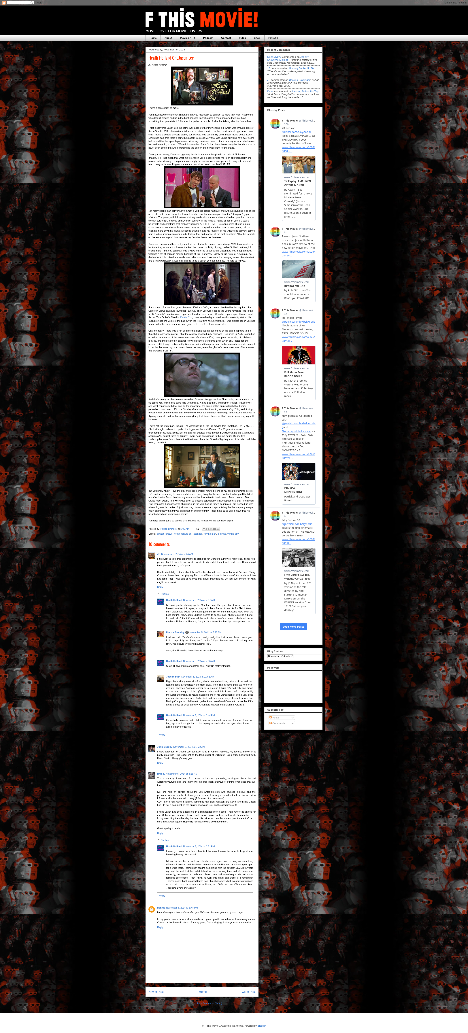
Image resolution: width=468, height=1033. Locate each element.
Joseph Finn (173, 676)
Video (242, 37)
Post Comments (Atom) (209, 1003)
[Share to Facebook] (214, 529)
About (168, 37)
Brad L (161, 773)
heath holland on (182, 533)
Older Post (249, 991)
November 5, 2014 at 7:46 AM (205, 632)
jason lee (197, 533)
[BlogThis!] (207, 529)
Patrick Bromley (175, 632)
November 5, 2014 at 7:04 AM (177, 554)
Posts (275, 717)
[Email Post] (197, 528)
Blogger (261, 1025)
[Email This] (204, 529)
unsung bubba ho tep (302, 68)
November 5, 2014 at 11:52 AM (197, 676)
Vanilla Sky (186, 317)
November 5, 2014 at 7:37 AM (199, 600)
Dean (270, 91)
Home (153, 37)
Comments (278, 723)
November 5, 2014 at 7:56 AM (199, 661)
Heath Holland (174, 600)
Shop (257, 37)
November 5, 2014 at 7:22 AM (189, 747)
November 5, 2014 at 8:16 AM (181, 773)
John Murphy (164, 747)
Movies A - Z (187, 37)
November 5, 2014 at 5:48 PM (182, 907)
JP (158, 554)
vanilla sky (233, 533)
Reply (160, 587)
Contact (226, 37)
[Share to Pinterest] (218, 529)
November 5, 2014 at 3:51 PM (199, 846)
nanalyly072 (274, 56)
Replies (165, 594)
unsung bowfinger (299, 79)
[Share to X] (211, 529)
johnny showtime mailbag (288, 58)
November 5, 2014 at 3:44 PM (199, 715)
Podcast (208, 37)
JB (268, 68)
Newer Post (156, 991)
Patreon (273, 37)
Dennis (161, 907)
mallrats (222, 533)
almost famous (165, 533)
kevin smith (210, 533)
